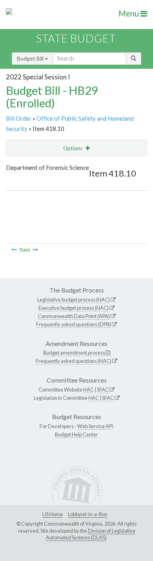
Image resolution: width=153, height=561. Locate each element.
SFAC (103, 389)
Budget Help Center (76, 434)
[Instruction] (35, 249)
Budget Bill (31, 58)
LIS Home (52, 514)
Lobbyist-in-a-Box (87, 514)
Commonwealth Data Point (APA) (74, 316)
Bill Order (18, 118)
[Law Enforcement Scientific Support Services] (14, 249)
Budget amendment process (74, 352)
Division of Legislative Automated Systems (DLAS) (90, 534)
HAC (88, 389)
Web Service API (95, 426)
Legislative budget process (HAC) (73, 299)
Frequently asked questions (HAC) (73, 361)
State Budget (76, 38)
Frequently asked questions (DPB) (73, 324)
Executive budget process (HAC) (73, 308)
